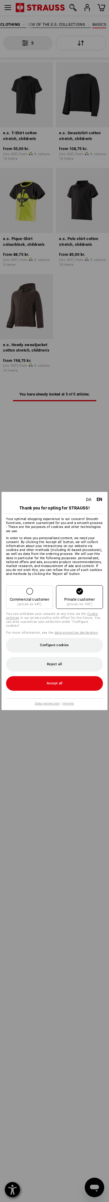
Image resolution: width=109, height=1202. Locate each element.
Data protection (47, 704)
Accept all (55, 683)
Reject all (54, 664)
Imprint (68, 704)
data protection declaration (76, 633)
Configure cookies (54, 645)
